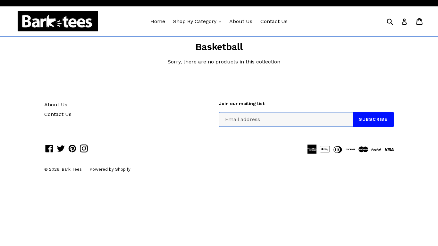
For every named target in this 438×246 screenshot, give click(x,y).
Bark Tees (72, 169)
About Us (240, 21)
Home (157, 21)
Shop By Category (198, 21)
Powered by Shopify (110, 169)
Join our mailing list (242, 103)
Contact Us (274, 21)
